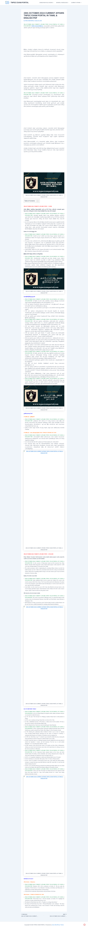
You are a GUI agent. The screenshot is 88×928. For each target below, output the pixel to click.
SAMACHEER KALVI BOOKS (46, 2)
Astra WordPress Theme (58, 924)
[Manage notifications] (84, 925)
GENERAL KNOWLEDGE (62, 2)
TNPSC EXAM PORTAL (20, 3)
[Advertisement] (44, 39)
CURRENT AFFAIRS (75, 2)
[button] (53, 2)
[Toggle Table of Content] (36, 201)
